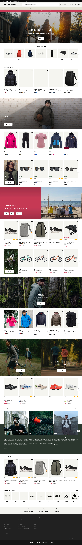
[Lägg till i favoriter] (17, 70)
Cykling (35, 530)
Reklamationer (21, 530)
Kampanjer (54, 8)
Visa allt (76, 408)
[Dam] (4, 8)
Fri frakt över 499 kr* (17, 1)
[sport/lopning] (61, 357)
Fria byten (25, 1)
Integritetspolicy (7, 530)
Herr (8, 8)
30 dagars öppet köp (7, 1)
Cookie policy (6, 524)
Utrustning (18, 8)
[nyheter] (41, 292)
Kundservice (72, 8)
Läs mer (5, 448)
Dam (3, 8)
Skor (12, 213)
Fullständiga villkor (7, 528)
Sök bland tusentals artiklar (30, 4)
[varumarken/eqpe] (41, 113)
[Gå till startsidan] (10, 4)
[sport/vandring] (20, 357)
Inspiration (61, 8)
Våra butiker (6, 526)
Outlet (36, 8)
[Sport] (32, 8)
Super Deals (42, 8)
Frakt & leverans (22, 526)
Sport (31, 8)
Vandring (35, 528)
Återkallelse (21, 533)
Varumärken (25, 8)
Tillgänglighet (6, 533)
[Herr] (9, 8)
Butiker (66, 8)
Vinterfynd (36, 519)
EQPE (35, 524)
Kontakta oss (21, 519)
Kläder (6, 213)
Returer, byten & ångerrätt (24, 528)
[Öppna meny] (2, 4)
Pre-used (48, 8)
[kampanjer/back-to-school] (41, 27)
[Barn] (13, 8)
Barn (12, 8)
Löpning (35, 526)
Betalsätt (20, 524)
